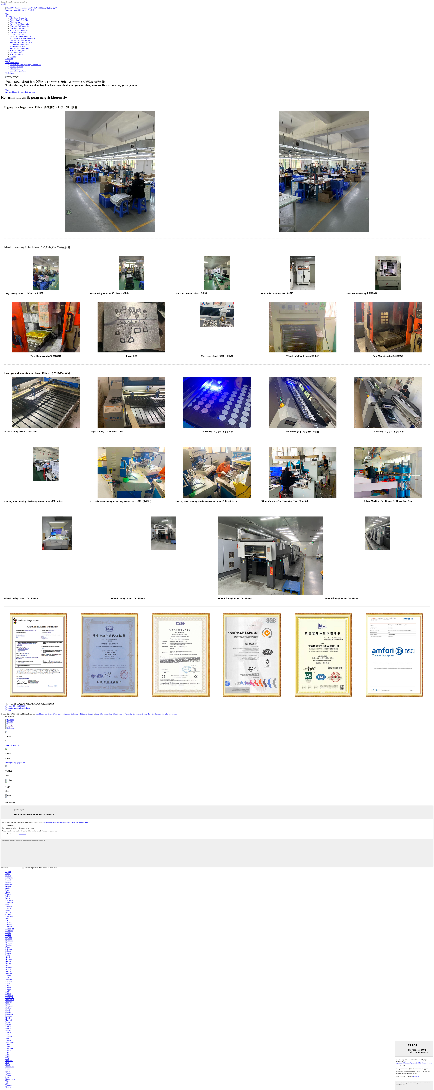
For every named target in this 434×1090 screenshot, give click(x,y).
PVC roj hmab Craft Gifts (19, 20)
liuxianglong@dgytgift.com (15, 763)
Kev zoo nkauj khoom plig (19, 48)
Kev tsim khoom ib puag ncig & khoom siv (25, 65)
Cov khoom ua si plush (18, 32)
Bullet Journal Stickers (79, 714)
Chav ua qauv (15, 69)
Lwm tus (13, 57)
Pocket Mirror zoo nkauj (103, 714)
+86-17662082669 (12, 745)
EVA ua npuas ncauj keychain (20, 40)
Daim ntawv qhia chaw (61, 714)
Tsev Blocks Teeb (154, 714)
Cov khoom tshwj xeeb (44, 714)
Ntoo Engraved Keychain (122, 714)
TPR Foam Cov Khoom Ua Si (21, 42)
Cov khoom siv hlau (140, 714)
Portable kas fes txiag (17, 46)
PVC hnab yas (15, 22)
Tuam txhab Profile (12, 63)
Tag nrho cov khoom (169, 714)
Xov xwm (9, 59)
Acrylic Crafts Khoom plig (19, 24)
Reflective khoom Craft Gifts (20, 36)
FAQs (7, 61)
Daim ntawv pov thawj (18, 71)
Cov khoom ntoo (16, 53)
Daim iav (91, 714)
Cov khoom (9, 16)
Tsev (7, 14)
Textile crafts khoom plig (19, 30)
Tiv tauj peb (9, 73)
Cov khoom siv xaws (17, 28)
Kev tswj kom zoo (16, 67)
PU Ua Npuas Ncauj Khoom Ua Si (22, 38)
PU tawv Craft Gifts (17, 34)
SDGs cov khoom (16, 55)
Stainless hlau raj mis (17, 50)
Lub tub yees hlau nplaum (19, 44)
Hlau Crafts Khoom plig (18, 18)
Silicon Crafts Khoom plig (19, 26)
